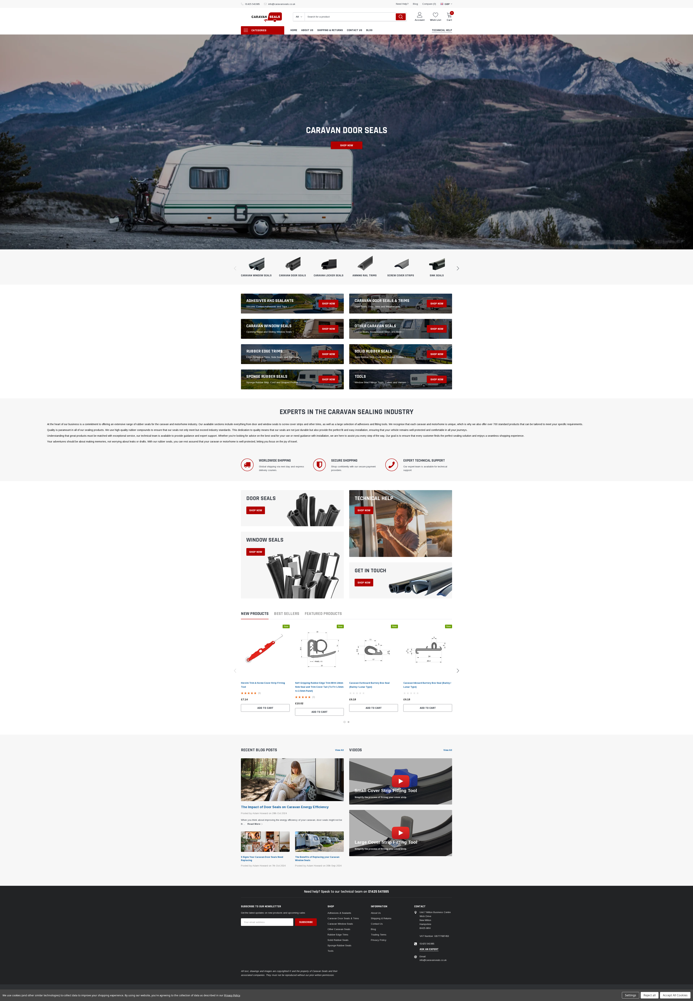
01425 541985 (252, 4)
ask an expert (429, 949)
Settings (630, 995)
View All (339, 750)
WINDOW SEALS (265, 540)
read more (254, 824)
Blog (373, 929)
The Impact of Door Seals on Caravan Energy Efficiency (285, 807)
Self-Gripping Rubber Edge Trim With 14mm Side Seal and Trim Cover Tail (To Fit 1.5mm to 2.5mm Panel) (319, 687)
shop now (328, 304)
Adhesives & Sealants (339, 913)
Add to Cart (265, 708)
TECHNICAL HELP (374, 498)
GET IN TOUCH (370, 571)
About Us (376, 913)
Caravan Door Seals (292, 275)
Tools (360, 376)
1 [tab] (344, 722)
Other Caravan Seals (375, 326)
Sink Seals (437, 275)
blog (415, 4)
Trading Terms (378, 934)
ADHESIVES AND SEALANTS (269, 301)
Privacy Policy (378, 940)
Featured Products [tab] (323, 613)
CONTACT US (346, 145)
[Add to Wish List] (288, 699)
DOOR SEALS (261, 498)
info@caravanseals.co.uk (281, 4)
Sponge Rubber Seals (266, 376)
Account (420, 20)
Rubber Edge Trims (264, 351)
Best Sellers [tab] (286, 613)
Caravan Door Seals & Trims (382, 301)
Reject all (650, 995)
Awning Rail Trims (364, 275)
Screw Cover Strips (400, 275)
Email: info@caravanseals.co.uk (433, 958)
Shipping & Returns (381, 918)
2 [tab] (348, 722)
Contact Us (377, 923)
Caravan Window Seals (256, 275)
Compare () (429, 4)
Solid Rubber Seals (373, 351)
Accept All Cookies (675, 995)
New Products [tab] (255, 613)
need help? (402, 4)
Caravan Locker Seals (328, 275)
